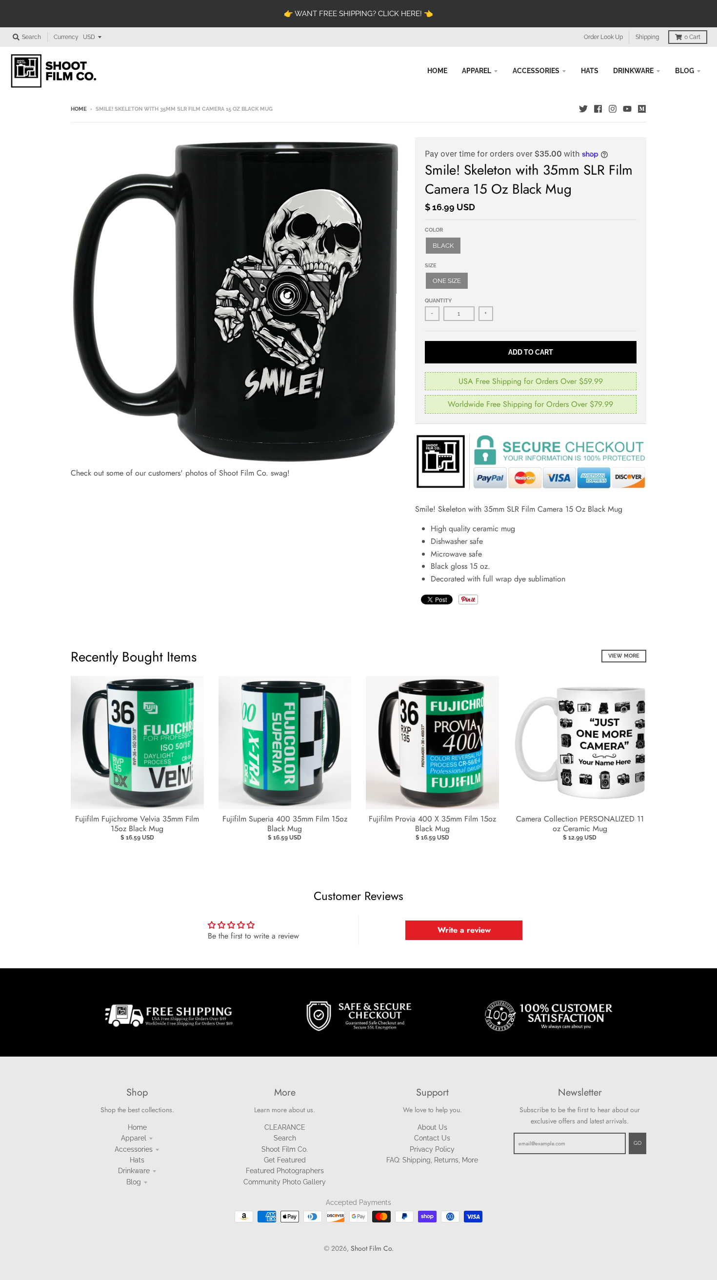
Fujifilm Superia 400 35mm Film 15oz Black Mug (284, 824)
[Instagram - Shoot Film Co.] (612, 108)
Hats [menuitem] (589, 71)
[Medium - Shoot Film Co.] (641, 108)
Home (79, 109)
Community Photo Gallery (284, 1182)
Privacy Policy (432, 1149)
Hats (137, 1160)
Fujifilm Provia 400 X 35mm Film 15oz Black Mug (432, 824)
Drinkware (134, 1171)
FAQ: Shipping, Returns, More (432, 1160)
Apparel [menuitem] (476, 71)
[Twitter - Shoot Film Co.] (583, 108)
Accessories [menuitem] (536, 71)
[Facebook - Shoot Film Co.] (598, 108)
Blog (133, 1182)
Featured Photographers (285, 1171)
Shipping (647, 37)
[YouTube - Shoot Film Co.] (627, 108)
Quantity (438, 301)
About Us (432, 1127)
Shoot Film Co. (284, 1149)
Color (434, 230)
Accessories (134, 1149)
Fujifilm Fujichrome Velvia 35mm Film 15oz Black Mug (137, 824)
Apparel (133, 1138)
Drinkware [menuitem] (633, 71)
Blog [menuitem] (684, 71)
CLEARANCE (284, 1127)
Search (285, 1138)
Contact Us (432, 1138)
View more (623, 656)
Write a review (464, 930)
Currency (66, 37)
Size (431, 265)
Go (637, 1143)
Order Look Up (603, 37)
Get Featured (285, 1160)
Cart (692, 37)
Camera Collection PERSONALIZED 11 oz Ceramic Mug (580, 824)
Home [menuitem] (437, 71)
